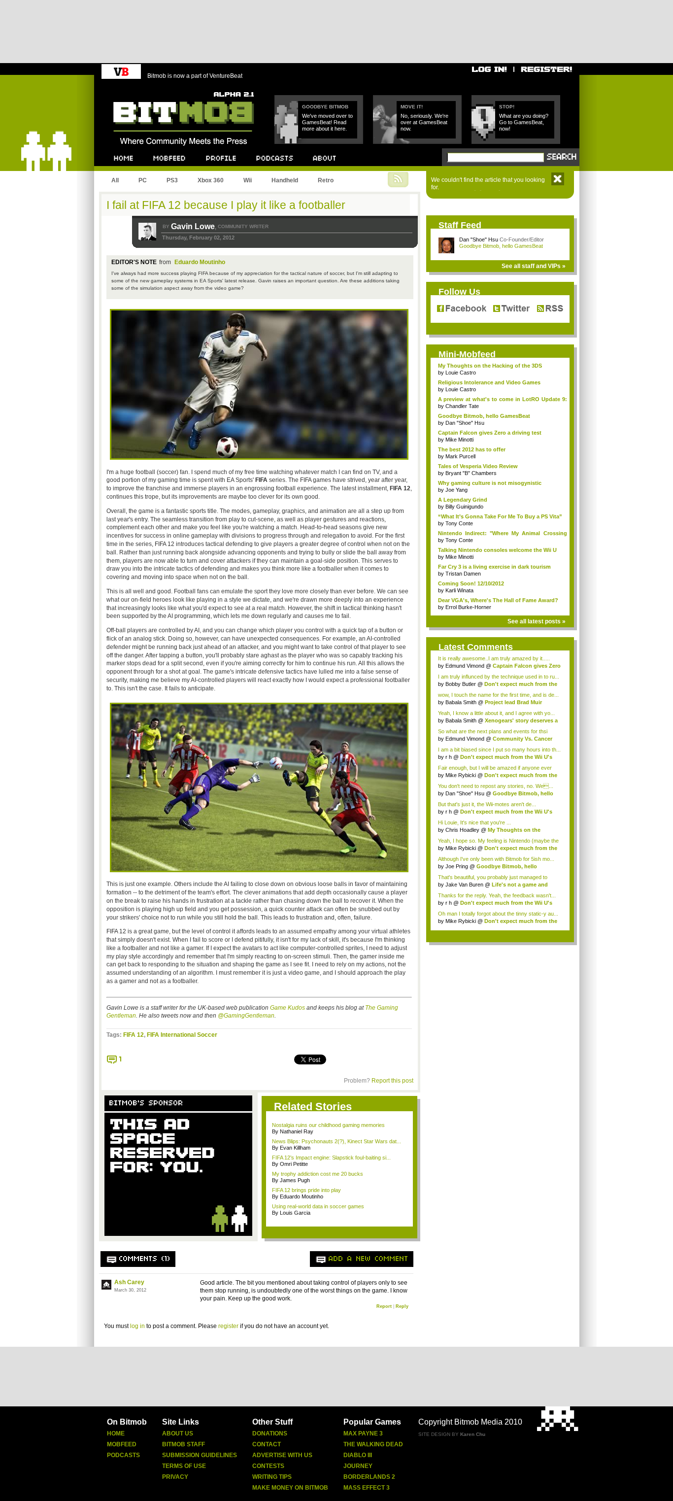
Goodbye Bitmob (325, 106)
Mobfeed (121, 1444)
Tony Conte (459, 523)
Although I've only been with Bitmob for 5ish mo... (496, 859)
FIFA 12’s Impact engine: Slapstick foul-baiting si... (331, 1157)
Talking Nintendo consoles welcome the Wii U (497, 550)
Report (384, 1306)
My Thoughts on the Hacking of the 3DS (490, 366)
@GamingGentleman (246, 1015)
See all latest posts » (536, 621)
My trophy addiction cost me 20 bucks (317, 1174)
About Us (177, 1433)
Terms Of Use (184, 1466)
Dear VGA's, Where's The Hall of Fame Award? (498, 600)
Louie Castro (460, 372)
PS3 (172, 180)
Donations (269, 1433)
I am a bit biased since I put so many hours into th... (499, 749)
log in (137, 1326)
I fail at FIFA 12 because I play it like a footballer (225, 205)
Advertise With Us (282, 1455)
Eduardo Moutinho (199, 262)
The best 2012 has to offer (471, 449)
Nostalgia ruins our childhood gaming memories (328, 1125)
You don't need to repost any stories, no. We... (495, 786)
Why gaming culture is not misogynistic (489, 483)
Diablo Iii (357, 1455)
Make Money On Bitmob (290, 1487)
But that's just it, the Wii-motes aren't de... (487, 804)
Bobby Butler (460, 684)
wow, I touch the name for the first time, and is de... (498, 695)
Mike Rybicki (460, 775)
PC (142, 180)
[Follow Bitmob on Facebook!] (463, 309)
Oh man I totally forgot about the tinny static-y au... (498, 914)
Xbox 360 (211, 180)
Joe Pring (456, 866)
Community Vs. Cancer (522, 739)
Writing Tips (272, 1476)
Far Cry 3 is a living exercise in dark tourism (494, 567)
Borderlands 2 (369, 1476)
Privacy (175, 1476)
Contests (268, 1466)
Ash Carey (129, 1282)
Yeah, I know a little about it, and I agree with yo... (496, 713)
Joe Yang (456, 490)
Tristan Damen (463, 574)
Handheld (284, 180)
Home (116, 1433)
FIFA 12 (133, 1034)
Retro (326, 180)
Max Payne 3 (363, 1433)
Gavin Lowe (193, 226)
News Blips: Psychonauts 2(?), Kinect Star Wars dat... (336, 1141)
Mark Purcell (460, 456)
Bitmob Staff (183, 1444)
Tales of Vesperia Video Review (478, 466)
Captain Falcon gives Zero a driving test (489, 433)
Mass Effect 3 (366, 1487)
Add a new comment (368, 1259)
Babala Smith (460, 702)
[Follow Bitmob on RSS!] (548, 309)
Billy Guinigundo (464, 507)
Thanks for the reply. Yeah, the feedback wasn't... (497, 895)
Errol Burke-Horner (468, 607)
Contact (266, 1444)
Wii (247, 180)
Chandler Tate (462, 406)
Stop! (506, 106)
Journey (357, 1466)
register (228, 1326)
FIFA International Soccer (182, 1034)
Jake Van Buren (464, 884)
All (115, 180)
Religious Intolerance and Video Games (489, 382)
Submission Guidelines (199, 1455)
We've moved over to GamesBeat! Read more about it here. (327, 122)
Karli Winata (459, 590)
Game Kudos (287, 1007)
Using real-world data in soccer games (318, 1206)
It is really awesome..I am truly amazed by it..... (494, 658)
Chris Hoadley (462, 830)
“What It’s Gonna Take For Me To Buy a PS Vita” (500, 516)
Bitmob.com (135, 89)
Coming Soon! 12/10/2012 (471, 583)
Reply (402, 1306)
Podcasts (123, 1455)
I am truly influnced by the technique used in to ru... (498, 677)
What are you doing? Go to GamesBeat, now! (523, 122)
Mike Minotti (459, 440)
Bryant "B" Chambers (471, 473)
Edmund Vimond (464, 666)
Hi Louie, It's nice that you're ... (474, 822)
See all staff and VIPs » (534, 266)
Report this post (392, 1080)
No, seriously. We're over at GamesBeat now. (424, 122)
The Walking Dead (373, 1444)
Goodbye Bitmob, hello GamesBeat (501, 246)
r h (448, 757)
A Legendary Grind (462, 500)
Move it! (412, 106)
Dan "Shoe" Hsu (478, 239)
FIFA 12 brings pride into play (306, 1190)
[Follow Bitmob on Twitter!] (511, 309)
